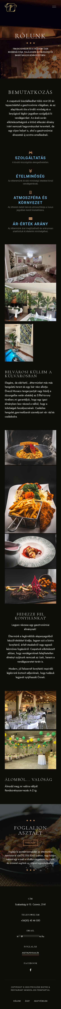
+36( (23, 920)
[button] (30, 843)
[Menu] (53, 6)
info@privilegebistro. (36, 859)
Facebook (30, 970)
